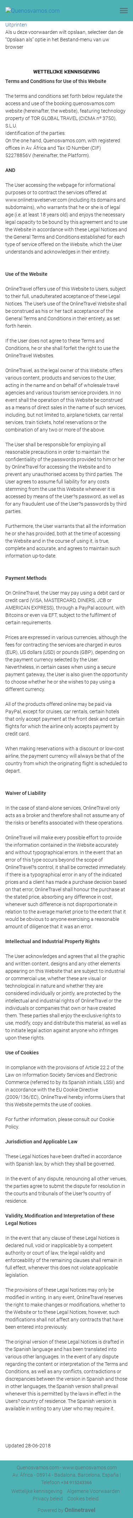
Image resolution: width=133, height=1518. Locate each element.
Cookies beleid (83, 1498)
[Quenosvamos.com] (32, 10)
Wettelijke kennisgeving (36, 1491)
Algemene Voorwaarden (93, 1491)
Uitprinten (16, 25)
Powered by (66, 1510)
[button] (124, 10)
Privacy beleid (48, 1498)
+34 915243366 (76, 1482)
